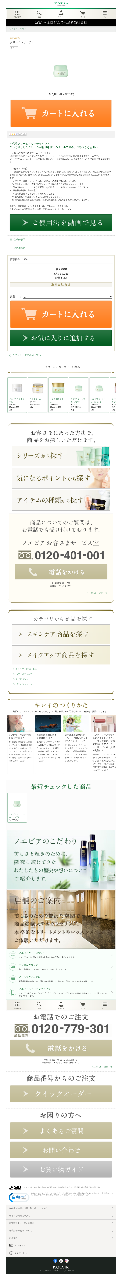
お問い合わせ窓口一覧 (98, 593)
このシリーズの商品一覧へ (26, 355)
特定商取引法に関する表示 (21, 1223)
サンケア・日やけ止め (26, 669)
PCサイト (19, 1245)
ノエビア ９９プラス (18, 29)
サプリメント (22, 679)
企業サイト (19, 1253)
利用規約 (13, 1238)
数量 (13, 296)
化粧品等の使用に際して (20, 1230)
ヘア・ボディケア (24, 674)
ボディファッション (25, 684)
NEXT (10, 808)
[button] (19, 1197)
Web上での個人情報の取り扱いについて (28, 1208)
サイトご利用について (19, 1216)
